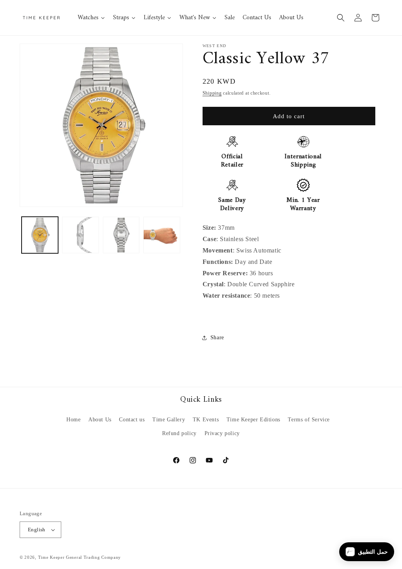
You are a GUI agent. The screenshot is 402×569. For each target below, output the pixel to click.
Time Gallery (168, 420)
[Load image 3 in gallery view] (121, 235)
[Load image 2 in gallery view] (80, 235)
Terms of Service (309, 420)
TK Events (206, 420)
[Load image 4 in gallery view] (161, 235)
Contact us (131, 420)
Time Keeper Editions (253, 420)
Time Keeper (51, 557)
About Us (99, 420)
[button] (340, 17)
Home (73, 420)
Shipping (212, 93)
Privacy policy (222, 433)
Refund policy (179, 433)
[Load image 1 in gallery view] (40, 235)
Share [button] (217, 337)
